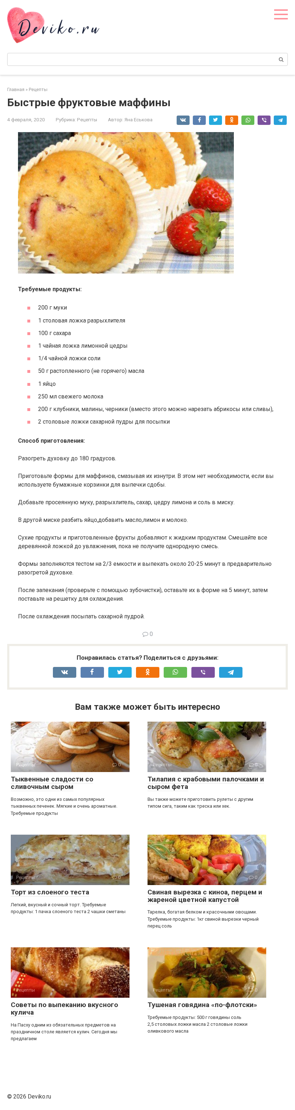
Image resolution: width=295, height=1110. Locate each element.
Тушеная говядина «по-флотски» (202, 1005)
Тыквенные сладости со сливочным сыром (52, 783)
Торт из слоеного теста (50, 892)
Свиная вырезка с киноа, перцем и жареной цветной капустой (205, 896)
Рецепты (87, 119)
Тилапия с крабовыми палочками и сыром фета (206, 783)
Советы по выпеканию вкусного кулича (64, 1008)
